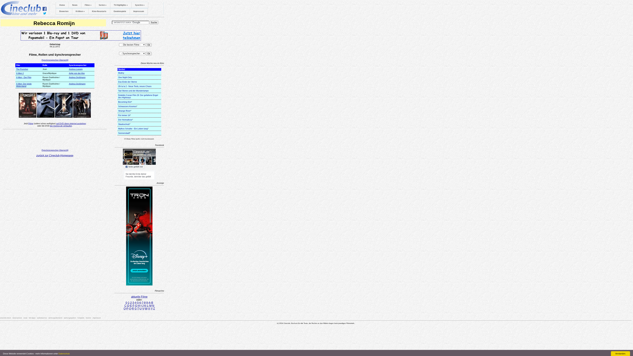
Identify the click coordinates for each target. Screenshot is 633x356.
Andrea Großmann (77, 77)
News (74, 5)
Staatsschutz (124, 124)
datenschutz (17, 318)
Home (62, 5)
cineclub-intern (5, 318)
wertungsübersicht (55, 318)
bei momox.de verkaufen (61, 126)
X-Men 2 (20, 73)
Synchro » (140, 5)
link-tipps (32, 318)
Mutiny (121, 73)
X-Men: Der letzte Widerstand (24, 85)
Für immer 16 (124, 115)
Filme (30, 123)
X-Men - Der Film (23, 77)
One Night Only (125, 77)
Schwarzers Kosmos (127, 106)
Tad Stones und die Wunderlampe (133, 91)
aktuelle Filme (139, 296)
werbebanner (42, 318)
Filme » (88, 5)
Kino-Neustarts (99, 11)
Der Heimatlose (125, 120)
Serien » (102, 5)
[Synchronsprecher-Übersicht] (55, 60)
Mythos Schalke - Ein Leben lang (133, 129)
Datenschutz (64, 354)
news (25, 318)
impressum (97, 318)
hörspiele (80, 318)
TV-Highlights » (121, 5)
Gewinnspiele (120, 11)
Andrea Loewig (76, 69)
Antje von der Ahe (77, 73)
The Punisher (22, 69)
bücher (88, 318)
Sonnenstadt (124, 133)
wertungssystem (70, 318)
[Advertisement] (54, 140)
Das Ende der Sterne (127, 82)
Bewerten (63, 11)
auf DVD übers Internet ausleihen (71, 123)
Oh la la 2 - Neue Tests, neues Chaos (134, 86)
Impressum (138, 11)
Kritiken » (80, 11)
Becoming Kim (124, 102)
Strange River (124, 111)
